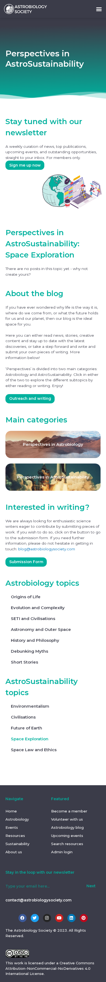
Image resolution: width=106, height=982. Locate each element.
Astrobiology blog (67, 827)
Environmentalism (30, 706)
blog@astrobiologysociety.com (46, 549)
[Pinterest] (84, 918)
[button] (98, 8)
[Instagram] (47, 918)
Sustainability (17, 844)
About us (13, 852)
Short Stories (24, 662)
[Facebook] (22, 918)
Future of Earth (26, 728)
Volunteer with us (67, 819)
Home (11, 811)
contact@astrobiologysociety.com (38, 900)
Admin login (62, 852)
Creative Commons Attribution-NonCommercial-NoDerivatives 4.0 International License (49, 968)
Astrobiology (17, 819)
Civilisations (23, 717)
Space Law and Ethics (34, 749)
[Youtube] (59, 918)
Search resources (67, 844)
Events (11, 827)
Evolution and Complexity (38, 607)
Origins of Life (25, 596)
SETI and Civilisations (33, 618)
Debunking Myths (29, 651)
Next (90, 886)
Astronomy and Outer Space (41, 629)
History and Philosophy (35, 640)
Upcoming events (67, 835)
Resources (15, 835)
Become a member (69, 811)
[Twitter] (35, 918)
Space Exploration (29, 738)
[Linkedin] (71, 918)
